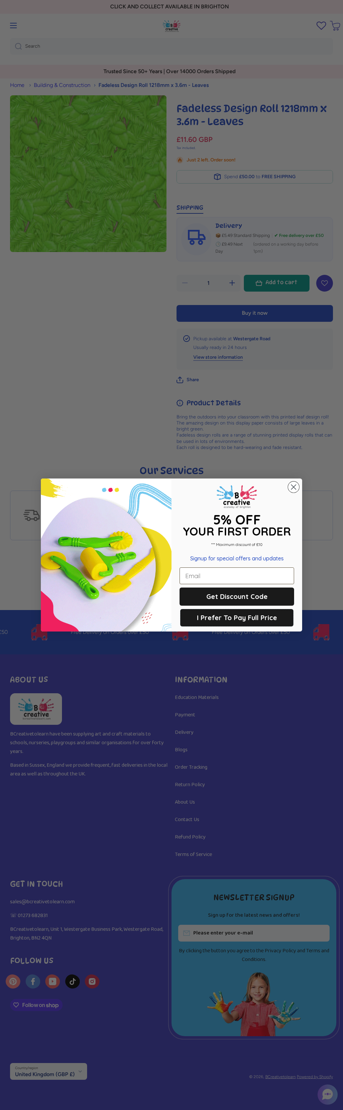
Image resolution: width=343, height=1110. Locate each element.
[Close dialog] (293, 487)
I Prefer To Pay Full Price (237, 617)
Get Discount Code (237, 596)
